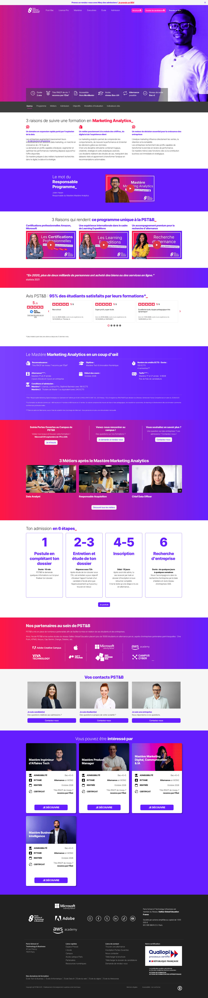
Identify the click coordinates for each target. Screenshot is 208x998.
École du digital (95, 979)
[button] (180, 989)
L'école (69, 950)
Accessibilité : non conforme (151, 987)
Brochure (136, 10)
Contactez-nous (163, 439)
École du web (81, 979)
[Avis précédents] (48, 311)
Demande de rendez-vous (116, 963)
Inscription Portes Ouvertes (117, 950)
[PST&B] (34, 10)
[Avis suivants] (180, 311)
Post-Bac (50, 10)
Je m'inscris (51, 442)
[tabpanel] (52, 703)
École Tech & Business (34, 979)
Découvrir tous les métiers (104, 507)
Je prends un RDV (126, 2)
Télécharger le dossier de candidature (121, 960)
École (103, 10)
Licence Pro (64, 10)
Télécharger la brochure (115, 957)
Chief (142, 496)
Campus (69, 953)
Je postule (104, 604)
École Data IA (69, 979)
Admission (115, 10)
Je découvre (51, 807)
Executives (91, 10)
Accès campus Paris (74, 957)
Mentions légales (132, 987)
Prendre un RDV (175, 10)
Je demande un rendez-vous (110, 439)
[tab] (30, 106)
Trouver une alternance (115, 946)
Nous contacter (111, 953)
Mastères (78, 10)
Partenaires (70, 960)
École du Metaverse (111, 979)
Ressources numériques (76, 963)
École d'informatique (54, 979)
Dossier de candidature (154, 10)
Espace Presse (72, 946)
